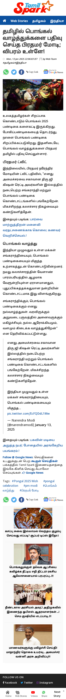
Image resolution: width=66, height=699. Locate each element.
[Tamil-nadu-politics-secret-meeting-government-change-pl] (33, 554)
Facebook (10, 682)
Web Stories (19, 21)
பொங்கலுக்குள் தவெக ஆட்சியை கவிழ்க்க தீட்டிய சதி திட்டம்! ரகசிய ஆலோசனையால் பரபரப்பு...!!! (33, 572)
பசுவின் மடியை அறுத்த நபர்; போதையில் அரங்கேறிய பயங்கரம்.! (33, 445)
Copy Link (33, 72)
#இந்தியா (20, 63)
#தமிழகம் (8, 63)
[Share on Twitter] (14, 72)
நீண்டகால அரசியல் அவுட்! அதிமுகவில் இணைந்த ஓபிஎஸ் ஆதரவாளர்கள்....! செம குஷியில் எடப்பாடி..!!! (33, 612)
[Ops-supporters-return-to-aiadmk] (33, 595)
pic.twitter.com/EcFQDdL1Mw (28, 414)
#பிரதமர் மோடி (29, 490)
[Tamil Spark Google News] (53, 71)
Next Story (57, 694)
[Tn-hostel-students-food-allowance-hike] (33, 635)
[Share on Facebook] (21, 72)
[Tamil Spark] (33, 8)
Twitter (28, 682)
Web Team (51, 59)
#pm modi (30, 485)
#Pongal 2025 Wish (25, 481)
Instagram (46, 682)
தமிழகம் (39, 21)
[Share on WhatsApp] (6, 72)
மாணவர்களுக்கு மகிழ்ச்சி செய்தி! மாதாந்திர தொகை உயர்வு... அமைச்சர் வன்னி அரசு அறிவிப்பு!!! (33, 652)
